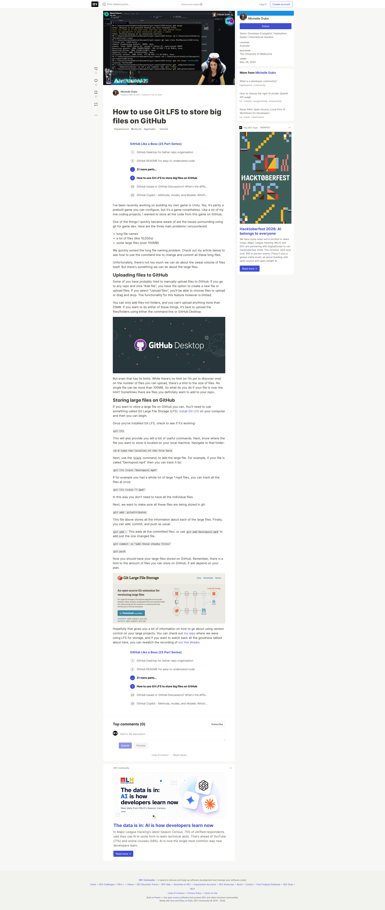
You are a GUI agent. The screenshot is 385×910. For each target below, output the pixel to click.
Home (93, 884)
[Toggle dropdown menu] (230, 768)
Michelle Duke (129, 91)
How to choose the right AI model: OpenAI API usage (263, 97)
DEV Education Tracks (147, 884)
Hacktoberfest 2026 (251, 249)
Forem (157, 897)
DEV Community (147, 880)
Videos (130, 884)
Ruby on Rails (186, 900)
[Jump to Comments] (96, 82)
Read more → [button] (123, 853)
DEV (204, 897)
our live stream (188, 642)
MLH (192, 888)
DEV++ (120, 884)
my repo (189, 633)
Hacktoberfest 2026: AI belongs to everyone (260, 231)
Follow (265, 26)
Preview (141, 745)
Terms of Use (210, 893)
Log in (262, 4)
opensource (121, 128)
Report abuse (179, 755)
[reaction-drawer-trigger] (96, 70)
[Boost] (96, 104)
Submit (125, 745)
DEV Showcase (226, 884)
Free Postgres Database (268, 884)
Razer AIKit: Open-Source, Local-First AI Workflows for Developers (262, 113)
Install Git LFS (189, 411)
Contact (249, 884)
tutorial (163, 128)
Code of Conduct (160, 755)
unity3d (136, 128)
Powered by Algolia (190, 4)
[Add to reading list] (96, 94)
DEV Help (166, 884)
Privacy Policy (194, 893)
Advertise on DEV (182, 884)
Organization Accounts (205, 884)
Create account (281, 4)
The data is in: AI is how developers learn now (163, 825)
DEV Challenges (106, 884)
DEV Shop (288, 884)
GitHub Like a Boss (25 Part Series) (156, 144)
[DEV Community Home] (95, 4)
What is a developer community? (258, 83)
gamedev (150, 128)
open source (174, 897)
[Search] (104, 4)
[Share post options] (96, 115)
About (240, 884)
